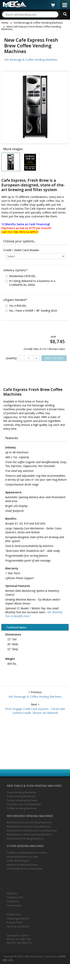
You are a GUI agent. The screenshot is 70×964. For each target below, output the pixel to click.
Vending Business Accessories (25, 868)
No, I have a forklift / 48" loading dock (33, 310)
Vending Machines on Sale (22, 857)
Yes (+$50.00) (17, 305)
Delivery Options (15, 270)
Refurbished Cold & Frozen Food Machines (32, 830)
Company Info (15, 897)
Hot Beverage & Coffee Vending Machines (30, 59)
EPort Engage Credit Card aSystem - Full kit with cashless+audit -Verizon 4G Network (35, 711)
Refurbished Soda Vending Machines (29, 826)
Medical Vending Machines (22, 865)
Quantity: (11, 358)
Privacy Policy (15, 922)
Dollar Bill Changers (18, 860)
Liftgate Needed (15, 300)
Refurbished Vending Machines (25, 838)
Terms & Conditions (18, 926)
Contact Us (13, 901)
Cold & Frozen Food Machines (24, 804)
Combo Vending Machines (22, 800)
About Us (12, 893)
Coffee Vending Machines (22, 808)
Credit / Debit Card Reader (21, 250)
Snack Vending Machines (21, 792)
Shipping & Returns (18, 918)
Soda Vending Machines (21, 796)
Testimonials (14, 905)
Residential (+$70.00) (22, 276)
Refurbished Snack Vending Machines (29, 822)
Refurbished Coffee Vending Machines (29, 834)
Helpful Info (14, 914)
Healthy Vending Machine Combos (27, 852)
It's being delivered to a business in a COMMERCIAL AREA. (32, 283)
